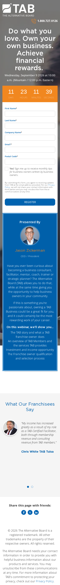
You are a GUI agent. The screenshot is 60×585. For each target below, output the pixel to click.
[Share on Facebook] (23, 512)
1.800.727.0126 (47, 21)
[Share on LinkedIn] (36, 512)
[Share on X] (30, 512)
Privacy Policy (44, 581)
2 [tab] (32, 487)
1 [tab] (28, 487)
